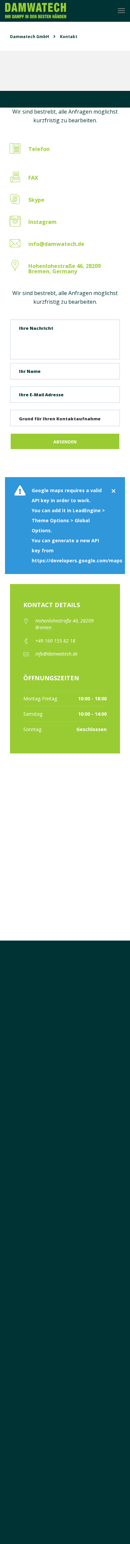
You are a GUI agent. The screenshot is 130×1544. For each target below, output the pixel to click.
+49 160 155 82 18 (55, 641)
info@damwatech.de (56, 654)
